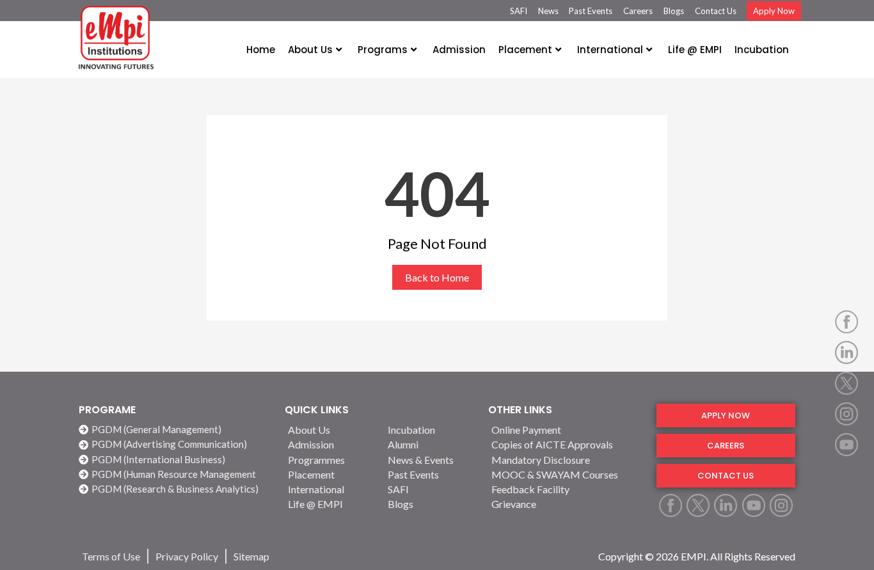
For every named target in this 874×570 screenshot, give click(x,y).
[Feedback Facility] (566, 489)
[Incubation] (430, 429)
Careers (638, 11)
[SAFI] (430, 489)
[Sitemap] (251, 556)
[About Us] (330, 429)
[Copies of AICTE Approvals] (566, 444)
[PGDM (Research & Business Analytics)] (175, 489)
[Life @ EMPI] (330, 503)
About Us (310, 49)
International (610, 49)
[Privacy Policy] (186, 556)
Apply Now (774, 11)
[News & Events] (430, 459)
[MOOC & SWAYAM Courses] (566, 474)
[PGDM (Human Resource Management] (175, 474)
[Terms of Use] (111, 556)
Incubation (762, 49)
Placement (525, 49)
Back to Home (437, 277)
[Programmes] (330, 459)
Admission (459, 49)
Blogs (673, 11)
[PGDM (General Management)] (175, 429)
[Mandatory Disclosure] (566, 459)
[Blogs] (430, 503)
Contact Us (715, 11)
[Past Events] (430, 474)
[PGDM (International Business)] (175, 459)
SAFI (518, 11)
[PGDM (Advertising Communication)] (175, 444)
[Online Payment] (566, 429)
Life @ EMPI (695, 49)
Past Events (590, 11)
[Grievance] (566, 503)
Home (260, 49)
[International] (330, 489)
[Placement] (330, 474)
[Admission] (330, 444)
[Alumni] (430, 444)
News (548, 11)
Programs (383, 49)
